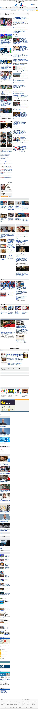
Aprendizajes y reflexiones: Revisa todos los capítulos (5, 443)
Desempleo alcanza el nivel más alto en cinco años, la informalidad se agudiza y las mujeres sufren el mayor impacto (15, 354)
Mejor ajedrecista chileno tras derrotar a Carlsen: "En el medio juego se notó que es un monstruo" (5, 473)
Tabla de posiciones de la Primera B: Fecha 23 (7, 568)
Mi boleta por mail (3, 691)
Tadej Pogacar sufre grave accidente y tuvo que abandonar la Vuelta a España (21, 298)
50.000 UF (2, 610)
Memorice (9, 393)
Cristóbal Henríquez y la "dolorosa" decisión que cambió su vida (21, 288)
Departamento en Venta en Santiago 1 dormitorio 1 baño (7, 627)
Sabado (26, 358)
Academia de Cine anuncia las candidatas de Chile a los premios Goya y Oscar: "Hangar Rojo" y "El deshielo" (22, 274)
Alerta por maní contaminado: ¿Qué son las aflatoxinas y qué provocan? (11, 251)
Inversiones (13, 0)
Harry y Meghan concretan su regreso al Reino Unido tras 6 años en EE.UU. (7, 257)
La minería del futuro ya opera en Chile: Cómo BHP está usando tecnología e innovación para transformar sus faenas (3, 207)
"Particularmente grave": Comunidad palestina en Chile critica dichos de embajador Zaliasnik (19, 123)
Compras (3, 658)
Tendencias (24, 7)
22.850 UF (2, 617)
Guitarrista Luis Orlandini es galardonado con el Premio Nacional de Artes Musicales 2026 (21, 260)
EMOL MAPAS (2, 637)
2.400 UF (6, 623)
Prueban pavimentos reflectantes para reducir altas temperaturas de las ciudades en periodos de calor (21, 342)
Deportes (11, 7)
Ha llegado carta (7, 185)
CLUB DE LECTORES (23, 701)
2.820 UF (6, 628)
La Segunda (34, 0)
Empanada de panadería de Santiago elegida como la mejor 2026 (11, 246)
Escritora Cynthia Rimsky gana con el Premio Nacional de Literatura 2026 (22, 241)
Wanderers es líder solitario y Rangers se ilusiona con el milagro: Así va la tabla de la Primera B (6, 92)
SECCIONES (4, 121)
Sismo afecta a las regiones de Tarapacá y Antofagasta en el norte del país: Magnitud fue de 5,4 (6, 151)
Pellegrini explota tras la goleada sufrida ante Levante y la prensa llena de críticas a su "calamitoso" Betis (6, 115)
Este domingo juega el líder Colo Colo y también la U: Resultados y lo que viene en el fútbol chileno (6, 67)
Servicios (31, 7)
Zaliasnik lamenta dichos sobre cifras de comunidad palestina (19, 128)
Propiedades (19, 0)
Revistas (2, 350)
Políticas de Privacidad (13, 707)
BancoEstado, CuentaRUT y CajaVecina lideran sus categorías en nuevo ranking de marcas (25, 207)
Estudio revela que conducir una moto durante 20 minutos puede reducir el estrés (22, 330)
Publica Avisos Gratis (4, 692)
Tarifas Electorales (4, 369)
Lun (36, 0)
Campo (11, 0)
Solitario (23, 393)
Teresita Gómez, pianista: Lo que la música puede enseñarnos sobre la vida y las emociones (5, 426)
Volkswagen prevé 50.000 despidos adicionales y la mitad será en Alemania (21, 326)
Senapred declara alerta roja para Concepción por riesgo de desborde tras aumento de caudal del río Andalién (5, 155)
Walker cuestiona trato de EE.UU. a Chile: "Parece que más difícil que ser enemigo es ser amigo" (6, 131)
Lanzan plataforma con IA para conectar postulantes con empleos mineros (5, 548)
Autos (16, 0)
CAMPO (28, 701)
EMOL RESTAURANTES (10, 704)
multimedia (3, 304)
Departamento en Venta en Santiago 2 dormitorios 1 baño (7, 621)
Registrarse (35, 5)
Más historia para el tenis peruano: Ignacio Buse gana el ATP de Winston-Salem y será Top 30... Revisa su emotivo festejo (6, 103)
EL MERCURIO (24, 703)
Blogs (7, 0)
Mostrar (19, 2)
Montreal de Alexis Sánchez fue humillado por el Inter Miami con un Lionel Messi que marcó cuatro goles (6, 178)
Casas (31, 0)
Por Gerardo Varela (3, 191)
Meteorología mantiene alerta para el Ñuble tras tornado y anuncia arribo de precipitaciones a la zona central (20, 105)
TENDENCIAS (9, 701)
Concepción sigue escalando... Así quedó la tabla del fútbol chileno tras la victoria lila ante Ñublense (6, 55)
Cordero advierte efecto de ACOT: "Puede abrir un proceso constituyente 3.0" (5, 491)
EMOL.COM (23, 702)
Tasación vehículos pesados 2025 (16, 368)
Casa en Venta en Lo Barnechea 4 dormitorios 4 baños (7, 609)
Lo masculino (2, 448)
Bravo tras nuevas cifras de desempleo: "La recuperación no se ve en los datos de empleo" (4, 464)
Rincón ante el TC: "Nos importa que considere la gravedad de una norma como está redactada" (5, 500)
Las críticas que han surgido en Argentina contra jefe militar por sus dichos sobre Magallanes (4, 521)
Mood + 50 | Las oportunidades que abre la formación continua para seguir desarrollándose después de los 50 (18, 220)
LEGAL (22, 705)
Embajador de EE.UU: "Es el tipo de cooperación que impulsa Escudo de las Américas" (19, 92)
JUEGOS (2, 399)
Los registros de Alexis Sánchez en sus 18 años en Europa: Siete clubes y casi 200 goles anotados (18, 312)
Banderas (2, 393)
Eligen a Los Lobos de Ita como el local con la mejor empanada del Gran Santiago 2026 (6, 164)
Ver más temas (2, 536)
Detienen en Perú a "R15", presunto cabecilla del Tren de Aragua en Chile (19, 86)
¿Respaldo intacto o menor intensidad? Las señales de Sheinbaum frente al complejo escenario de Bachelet (19, 132)
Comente (10, 189)
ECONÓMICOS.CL (34, 701)
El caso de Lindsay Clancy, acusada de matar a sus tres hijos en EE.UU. (11, 241)
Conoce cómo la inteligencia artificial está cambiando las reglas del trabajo (3, 219)
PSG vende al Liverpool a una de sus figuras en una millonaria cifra (21, 292)
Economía (8, 7)
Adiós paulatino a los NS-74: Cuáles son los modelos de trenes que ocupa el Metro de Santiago (25, 312)
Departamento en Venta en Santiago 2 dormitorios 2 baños (7, 632)
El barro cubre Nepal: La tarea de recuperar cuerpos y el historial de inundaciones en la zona (5, 530)
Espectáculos (19, 7)
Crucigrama (16, 393)
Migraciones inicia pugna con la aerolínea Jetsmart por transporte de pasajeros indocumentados (10, 360)
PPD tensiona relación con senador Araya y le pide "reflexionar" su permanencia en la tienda (20, 114)
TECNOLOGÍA (2, 704)
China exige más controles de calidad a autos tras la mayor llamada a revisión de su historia (7, 333)
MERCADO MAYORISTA (33, 704)
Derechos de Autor (7, 707)
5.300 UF (2, 605)
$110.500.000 (7, 634)
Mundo (15, 7)
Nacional (4, 7)
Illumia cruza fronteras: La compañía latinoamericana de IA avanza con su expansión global (11, 207)
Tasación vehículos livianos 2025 (5, 368)
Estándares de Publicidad (30, 707)
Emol (1, 0)
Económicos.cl (26, 0)
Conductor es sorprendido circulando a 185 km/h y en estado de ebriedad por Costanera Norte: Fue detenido (6, 158)
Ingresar (32, 5)
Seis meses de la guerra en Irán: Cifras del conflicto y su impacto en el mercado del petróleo (5, 512)
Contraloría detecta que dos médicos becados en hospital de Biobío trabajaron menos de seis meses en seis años (5, 593)
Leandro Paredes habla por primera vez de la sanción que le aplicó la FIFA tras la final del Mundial (7, 288)
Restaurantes (3, 656)
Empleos (23, 0)
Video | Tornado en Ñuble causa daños (19, 109)
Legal (9, 0)
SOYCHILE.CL (28, 704)
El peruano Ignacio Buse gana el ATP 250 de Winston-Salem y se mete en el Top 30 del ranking (6, 170)
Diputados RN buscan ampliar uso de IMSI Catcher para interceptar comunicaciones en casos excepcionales (20, 97)
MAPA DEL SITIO (16, 704)
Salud (1, 671)
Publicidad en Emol (3, 690)
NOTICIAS (2, 701)
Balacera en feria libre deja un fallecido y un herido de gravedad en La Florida (20, 60)
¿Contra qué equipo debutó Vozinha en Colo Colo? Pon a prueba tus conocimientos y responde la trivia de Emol (20, 149)
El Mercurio (4, 0)
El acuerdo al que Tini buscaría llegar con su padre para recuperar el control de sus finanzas (22, 255)
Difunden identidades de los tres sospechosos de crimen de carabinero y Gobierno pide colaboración (20, 31)
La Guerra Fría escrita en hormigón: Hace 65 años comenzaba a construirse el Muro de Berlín (4, 312)
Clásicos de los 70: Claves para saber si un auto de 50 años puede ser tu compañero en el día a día (7, 328)
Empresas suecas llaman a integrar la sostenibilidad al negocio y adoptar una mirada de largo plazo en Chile (25, 220)
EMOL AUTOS (16, 701)
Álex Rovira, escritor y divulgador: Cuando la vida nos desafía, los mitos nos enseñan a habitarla (5, 435)
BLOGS (23, 704)
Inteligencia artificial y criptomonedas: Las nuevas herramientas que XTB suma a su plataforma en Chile (11, 219)
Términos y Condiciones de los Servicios (21, 707)
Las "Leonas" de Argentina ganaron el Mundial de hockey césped (11, 295)
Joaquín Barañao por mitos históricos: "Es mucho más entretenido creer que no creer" (4, 482)
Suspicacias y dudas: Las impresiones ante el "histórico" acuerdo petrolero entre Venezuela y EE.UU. (6, 161)
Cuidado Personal (4, 654)
